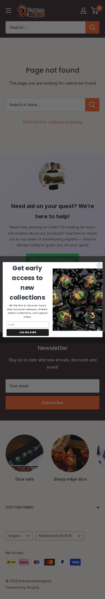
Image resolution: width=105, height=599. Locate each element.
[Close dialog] (99, 265)
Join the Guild (27, 332)
